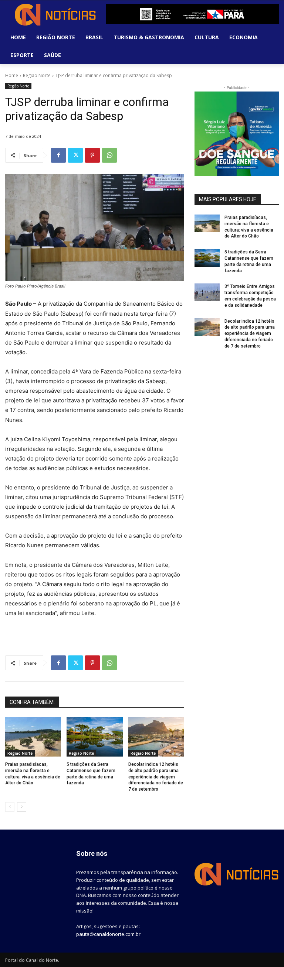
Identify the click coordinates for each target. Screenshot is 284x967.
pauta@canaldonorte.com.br (108, 934)
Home (11, 75)
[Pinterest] (92, 155)
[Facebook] (58, 155)
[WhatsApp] (109, 155)
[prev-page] (9, 807)
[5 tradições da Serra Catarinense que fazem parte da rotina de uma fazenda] (94, 737)
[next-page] (21, 807)
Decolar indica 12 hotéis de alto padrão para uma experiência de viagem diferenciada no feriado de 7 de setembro (155, 777)
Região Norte (37, 75)
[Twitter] (75, 155)
